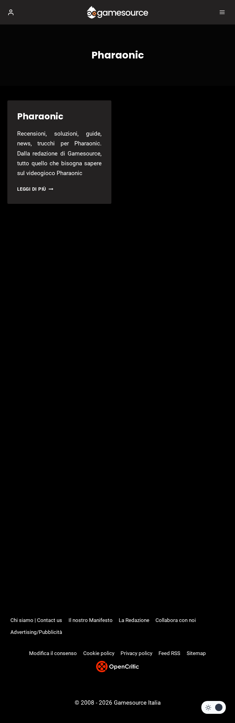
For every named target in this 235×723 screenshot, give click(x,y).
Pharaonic (40, 116)
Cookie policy (98, 653)
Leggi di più (35, 189)
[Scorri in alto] (220, 700)
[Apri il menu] (222, 12)
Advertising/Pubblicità (36, 632)
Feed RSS (169, 653)
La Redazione (134, 620)
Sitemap (196, 653)
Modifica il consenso (53, 653)
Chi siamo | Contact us (36, 620)
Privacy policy (136, 653)
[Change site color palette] (213, 707)
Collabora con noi (175, 620)
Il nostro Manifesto (91, 620)
